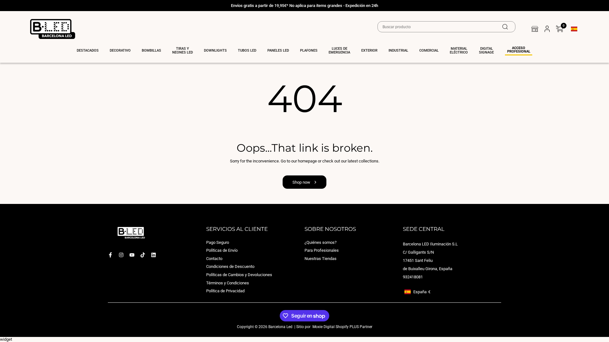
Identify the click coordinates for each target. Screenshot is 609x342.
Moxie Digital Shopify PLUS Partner (341, 327)
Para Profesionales (321, 250)
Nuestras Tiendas (320, 258)
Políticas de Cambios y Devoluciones (239, 274)
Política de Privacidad (225, 291)
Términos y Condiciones (227, 283)
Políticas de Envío (222, 250)
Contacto (214, 258)
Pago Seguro (217, 242)
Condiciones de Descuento (230, 266)
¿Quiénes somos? (320, 242)
